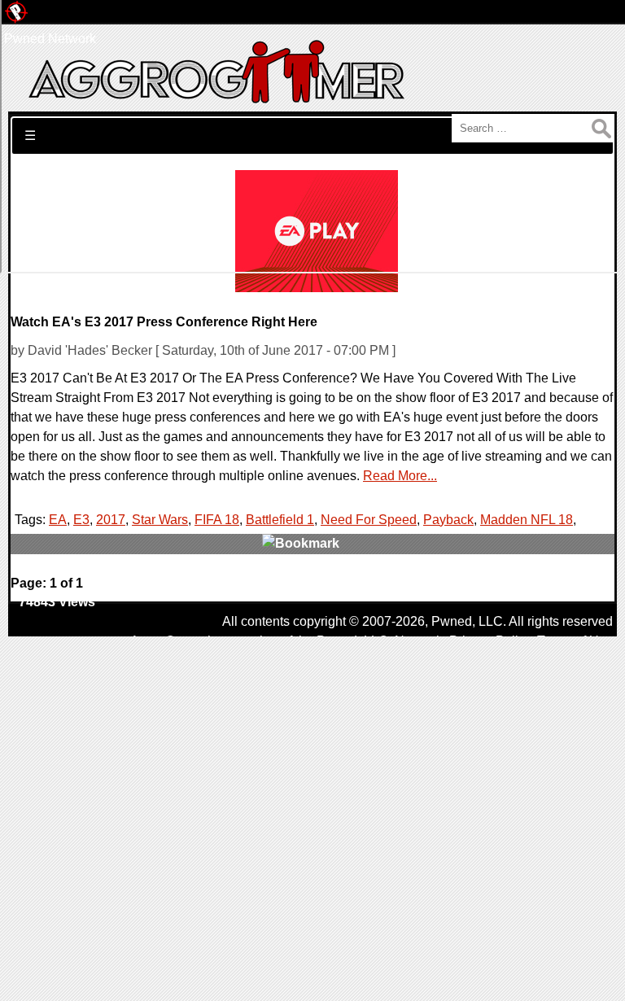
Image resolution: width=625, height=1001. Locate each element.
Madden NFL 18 (526, 520)
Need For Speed (369, 520)
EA (58, 520)
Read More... (400, 476)
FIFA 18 (216, 520)
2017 (110, 520)
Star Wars (160, 520)
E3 (81, 520)
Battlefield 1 (280, 520)
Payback (448, 520)
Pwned (451, 621)
